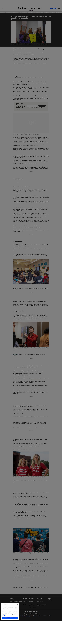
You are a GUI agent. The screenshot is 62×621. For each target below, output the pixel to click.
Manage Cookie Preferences (10, 617)
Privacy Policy (4, 615)
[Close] (18, 604)
